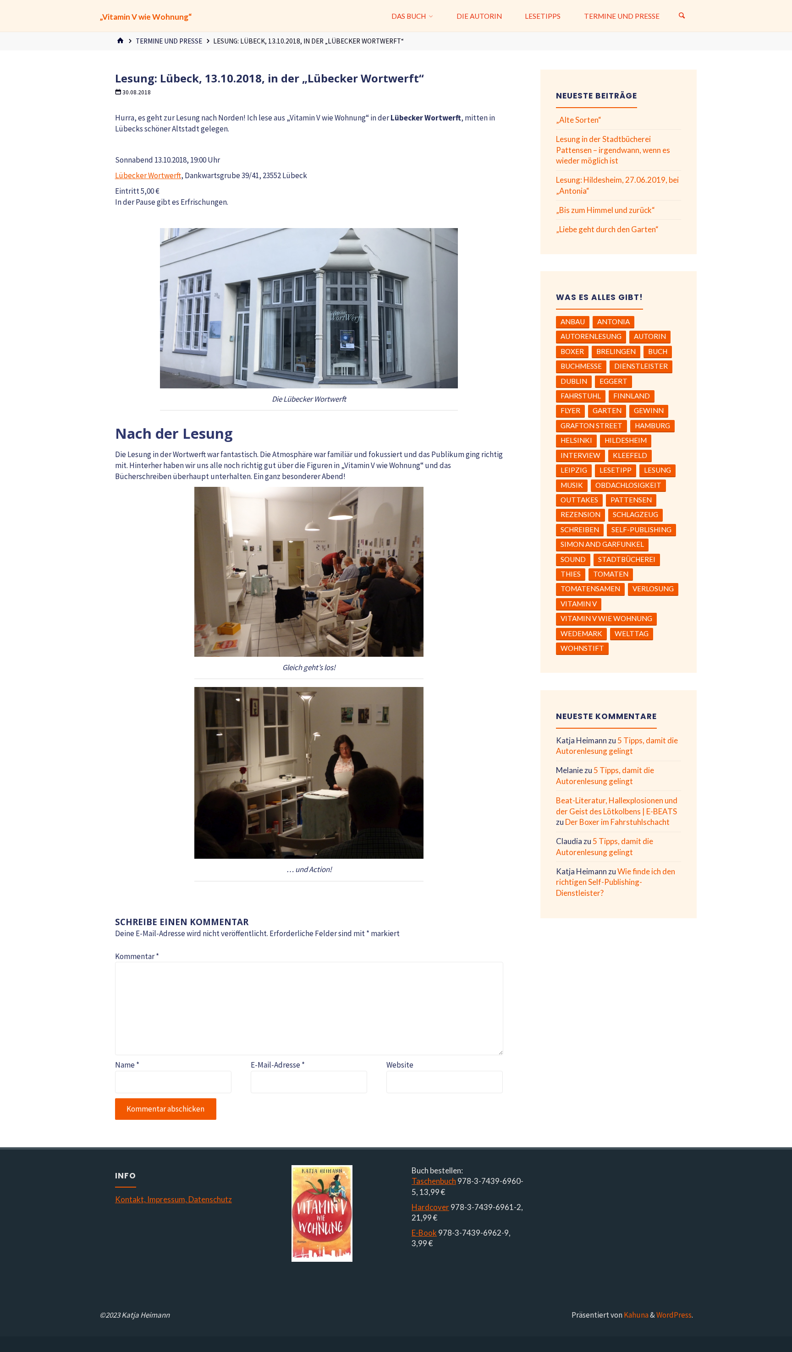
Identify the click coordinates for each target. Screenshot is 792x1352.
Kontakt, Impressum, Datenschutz (173, 1199)
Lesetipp (616, 470)
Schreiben (580, 529)
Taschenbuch (434, 1181)
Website (399, 1065)
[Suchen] (682, 16)
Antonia (613, 321)
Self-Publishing (641, 529)
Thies (571, 574)
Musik (572, 485)
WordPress (674, 1315)
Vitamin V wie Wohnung (606, 618)
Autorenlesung (591, 336)
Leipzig (574, 470)
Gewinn (649, 410)
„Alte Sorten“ (578, 120)
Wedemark (581, 633)
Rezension (580, 514)
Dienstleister (641, 366)
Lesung (657, 470)
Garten (607, 410)
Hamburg (652, 425)
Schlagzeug (635, 514)
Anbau (573, 321)
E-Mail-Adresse (278, 1065)
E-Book (424, 1233)
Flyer (570, 410)
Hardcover (430, 1207)
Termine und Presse (169, 41)
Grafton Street (591, 425)
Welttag (632, 633)
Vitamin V (579, 604)
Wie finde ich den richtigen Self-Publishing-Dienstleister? (615, 882)
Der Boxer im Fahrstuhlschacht (617, 822)
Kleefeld (630, 455)
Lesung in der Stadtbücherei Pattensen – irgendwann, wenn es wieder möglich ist (613, 150)
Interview (580, 455)
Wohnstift (582, 648)
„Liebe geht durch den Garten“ (607, 229)
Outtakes (579, 500)
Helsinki (576, 440)
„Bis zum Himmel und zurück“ (605, 210)
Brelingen (616, 351)
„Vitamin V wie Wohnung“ (145, 17)
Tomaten (610, 574)
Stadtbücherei (626, 559)
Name (127, 1065)
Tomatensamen (590, 588)
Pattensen (631, 500)
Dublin (574, 381)
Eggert (613, 381)
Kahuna (635, 1315)
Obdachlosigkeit (628, 485)
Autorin (650, 336)
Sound (573, 559)
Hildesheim (626, 440)
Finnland (631, 396)
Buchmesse (581, 366)
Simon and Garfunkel (602, 544)
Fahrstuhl (581, 396)
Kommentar (137, 956)
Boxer (572, 351)
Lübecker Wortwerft (148, 175)
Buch (657, 351)
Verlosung (653, 588)
